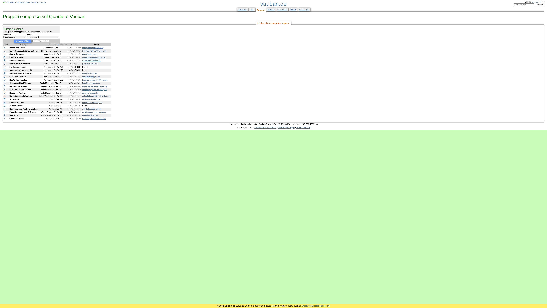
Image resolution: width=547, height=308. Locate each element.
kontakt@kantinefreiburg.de (93, 57)
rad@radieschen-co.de (91, 61)
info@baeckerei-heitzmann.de (94, 86)
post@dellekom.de (90, 115)
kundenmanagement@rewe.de (94, 80)
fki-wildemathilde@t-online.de (94, 51)
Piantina (271, 9)
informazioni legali (286, 127)
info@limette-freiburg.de (92, 103)
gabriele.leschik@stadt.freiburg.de (96, 96)
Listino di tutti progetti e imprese (31, 2)
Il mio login (304, 9)
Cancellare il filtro (41, 41)
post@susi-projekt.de (91, 99)
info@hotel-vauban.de (91, 83)
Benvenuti (242, 9)
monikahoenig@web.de (91, 109)
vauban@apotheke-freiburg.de (94, 90)
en (533, 2)
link (273, 306)
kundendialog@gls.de (91, 77)
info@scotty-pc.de (89, 54)
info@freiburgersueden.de (92, 48)
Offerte (293, 9)
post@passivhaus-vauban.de (94, 112)
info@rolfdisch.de (89, 74)
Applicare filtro (22, 41)
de (537, 2)
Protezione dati (303, 127)
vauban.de (273, 4)
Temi (252, 9)
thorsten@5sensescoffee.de (94, 119)
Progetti (11, 2)
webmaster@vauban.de (265, 127)
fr (540, 2)
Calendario (282, 9)
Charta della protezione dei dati (315, 306)
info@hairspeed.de (90, 93)
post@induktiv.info (90, 64)
